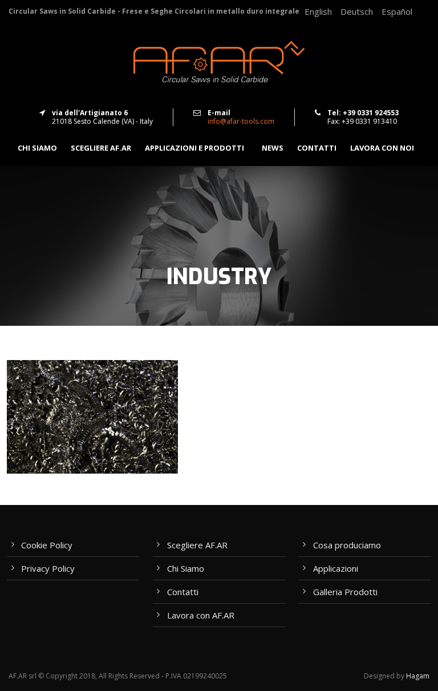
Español (397, 11)
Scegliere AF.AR (101, 148)
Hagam (417, 676)
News (272, 148)
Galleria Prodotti (345, 591)
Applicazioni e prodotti (194, 148)
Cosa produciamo (347, 545)
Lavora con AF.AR (200, 615)
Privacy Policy (48, 568)
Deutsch (356, 11)
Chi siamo (37, 148)
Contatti (316, 148)
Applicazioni (335, 568)
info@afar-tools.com (241, 121)
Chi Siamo (185, 568)
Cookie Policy (46, 545)
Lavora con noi (382, 148)
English (318, 11)
